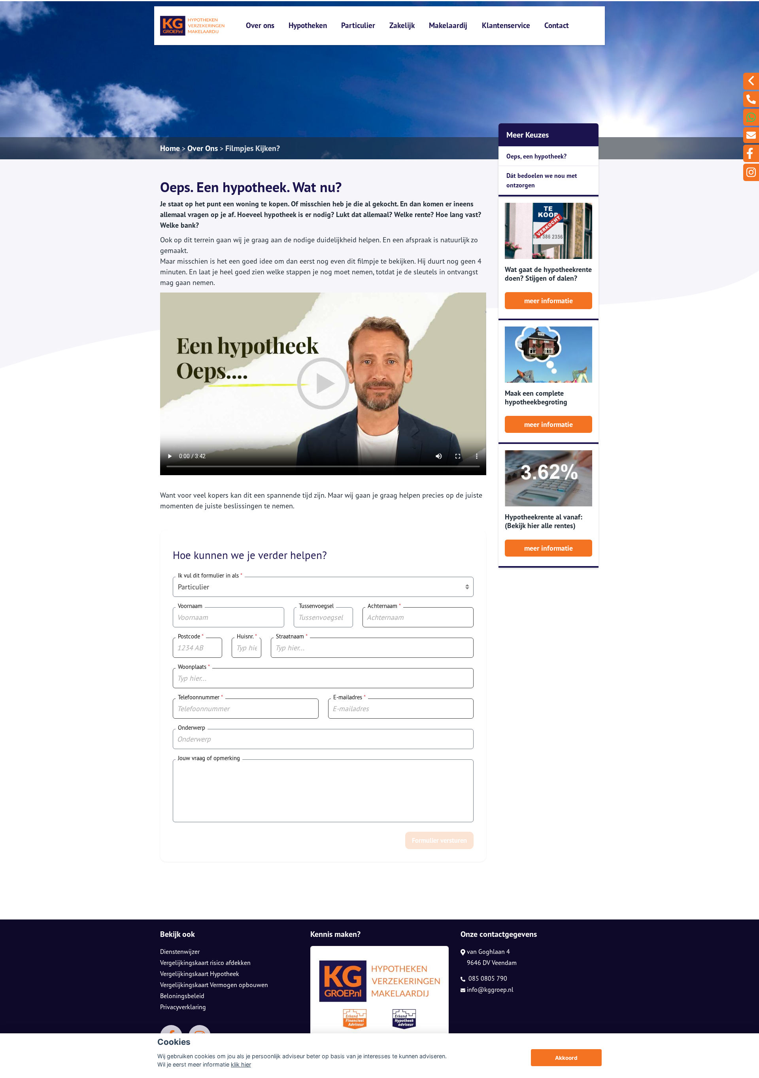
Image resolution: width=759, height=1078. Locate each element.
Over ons (260, 25)
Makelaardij (448, 25)
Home (170, 148)
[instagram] (751, 172)
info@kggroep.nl (490, 989)
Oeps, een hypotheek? (536, 156)
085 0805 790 (487, 978)
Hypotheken (308, 25)
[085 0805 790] (751, 99)
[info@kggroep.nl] (751, 135)
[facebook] (751, 153)
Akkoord (566, 1058)
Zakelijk (402, 25)
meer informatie (548, 300)
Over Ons (202, 148)
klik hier (241, 1064)
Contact (556, 25)
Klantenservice (506, 25)
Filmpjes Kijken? (252, 148)
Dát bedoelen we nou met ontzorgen (541, 180)
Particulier (358, 25)
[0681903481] (751, 117)
